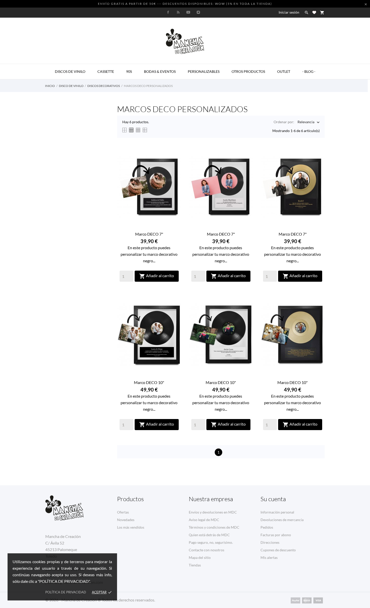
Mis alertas (269, 557)
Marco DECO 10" (149, 382)
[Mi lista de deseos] (314, 12)
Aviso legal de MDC (204, 520)
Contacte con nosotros (206, 550)
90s (129, 71)
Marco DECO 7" (149, 234)
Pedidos (267, 527)
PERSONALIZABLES (203, 71)
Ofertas (123, 512)
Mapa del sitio (200, 557)
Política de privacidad (65, 592)
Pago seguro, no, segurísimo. (211, 542)
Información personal (277, 512)
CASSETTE (105, 71)
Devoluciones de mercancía (282, 520)
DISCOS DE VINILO (70, 71)
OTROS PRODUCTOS (248, 71)
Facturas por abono (276, 535)
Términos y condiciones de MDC (214, 527)
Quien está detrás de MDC (209, 535)
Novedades (125, 520)
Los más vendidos (130, 527)
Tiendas (195, 565)
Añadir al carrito (156, 276)
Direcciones (270, 542)
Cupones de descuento (278, 550)
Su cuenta (273, 499)
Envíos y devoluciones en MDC (213, 512)
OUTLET (283, 71)
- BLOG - (308, 71)
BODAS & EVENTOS (160, 71)
